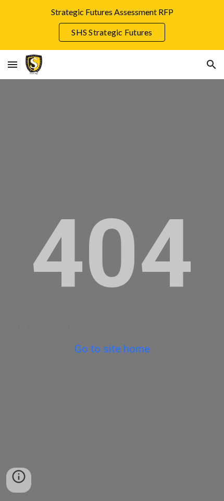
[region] (112, 25)
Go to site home (112, 349)
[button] (12, 64)
